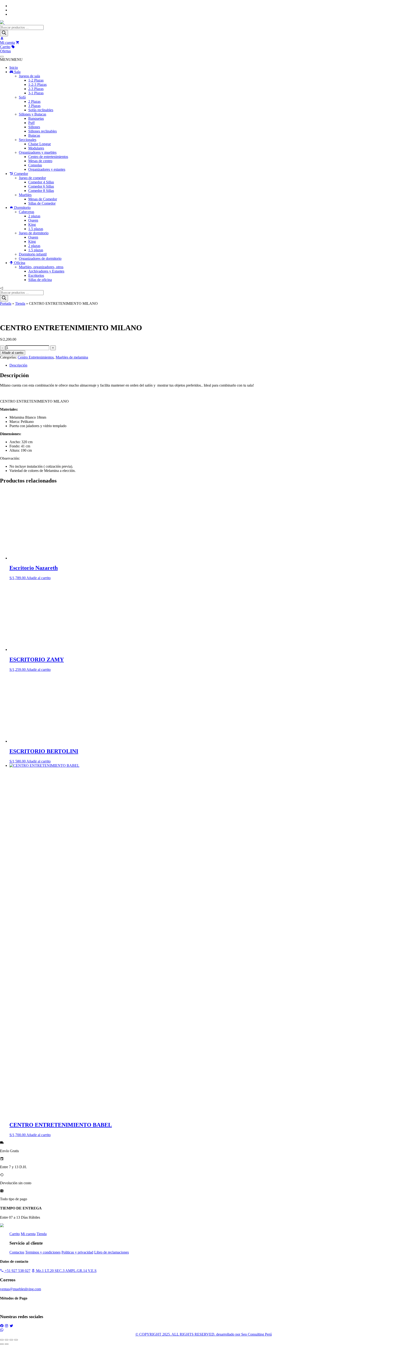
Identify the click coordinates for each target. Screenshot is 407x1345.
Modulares (36, 148)
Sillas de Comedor (42, 203)
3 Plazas (34, 106)
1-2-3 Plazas (37, 85)
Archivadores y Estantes (46, 271)
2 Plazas (34, 101)
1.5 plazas (35, 229)
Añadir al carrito (12, 353)
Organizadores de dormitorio (40, 258)
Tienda (20, 303)
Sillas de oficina (40, 280)
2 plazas (34, 216)
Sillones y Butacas (32, 114)
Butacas (34, 135)
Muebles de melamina (72, 357)
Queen (33, 220)
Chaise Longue (39, 144)
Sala (16, 72)
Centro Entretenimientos (36, 357)
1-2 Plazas (36, 80)
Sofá (22, 97)
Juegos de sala (29, 76)
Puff (31, 123)
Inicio (13, 68)
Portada (5, 303)
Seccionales (27, 140)
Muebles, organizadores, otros (41, 267)
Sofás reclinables (40, 110)
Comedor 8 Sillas (41, 191)
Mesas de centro (40, 161)
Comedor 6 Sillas (41, 186)
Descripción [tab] (18, 365)
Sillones (34, 127)
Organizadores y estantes (46, 169)
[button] (11, 60)
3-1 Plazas (36, 93)
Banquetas (36, 118)
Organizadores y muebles (38, 152)
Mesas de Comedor (42, 199)
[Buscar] (4, 33)
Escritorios (36, 275)
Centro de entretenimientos (48, 157)
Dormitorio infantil (33, 254)
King (32, 225)
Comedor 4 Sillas (41, 182)
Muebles (25, 195)
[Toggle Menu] (2, 56)
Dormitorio (22, 208)
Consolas (35, 165)
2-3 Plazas (36, 89)
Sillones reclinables (42, 131)
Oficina (19, 263)
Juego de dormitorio (34, 233)
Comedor (20, 174)
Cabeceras (26, 212)
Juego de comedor (32, 178)
